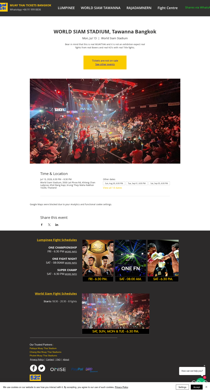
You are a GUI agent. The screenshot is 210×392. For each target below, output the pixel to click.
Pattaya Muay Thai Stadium (43, 348)
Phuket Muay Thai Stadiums (43, 355)
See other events (105, 64)
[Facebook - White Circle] (33, 368)
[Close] (206, 387)
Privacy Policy (37, 359)
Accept (196, 387)
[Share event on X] (49, 224)
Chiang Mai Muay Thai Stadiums (45, 352)
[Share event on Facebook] (41, 224)
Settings (182, 387)
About (66, 359)
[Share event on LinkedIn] (56, 224)
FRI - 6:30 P (55, 251)
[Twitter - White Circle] (41, 368)
